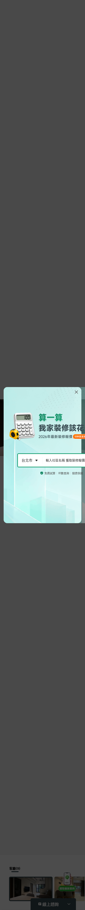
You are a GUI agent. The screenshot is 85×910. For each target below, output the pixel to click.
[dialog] (42, 455)
